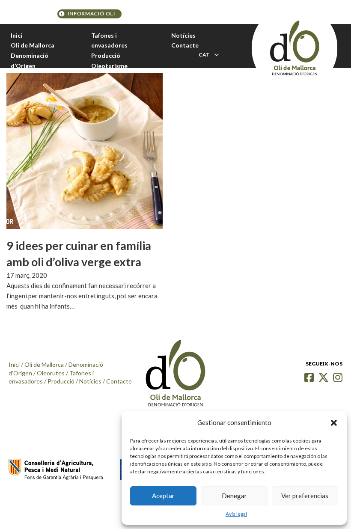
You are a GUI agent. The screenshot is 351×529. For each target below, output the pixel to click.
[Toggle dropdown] (216, 54)
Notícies (183, 35)
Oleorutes (51, 373)
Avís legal (236, 514)
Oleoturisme (109, 65)
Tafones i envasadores (109, 40)
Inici (16, 35)
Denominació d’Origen (29, 60)
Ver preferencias (304, 495)
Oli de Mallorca (32, 45)
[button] (334, 423)
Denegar (234, 495)
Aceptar (163, 495)
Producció (105, 55)
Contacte (185, 45)
